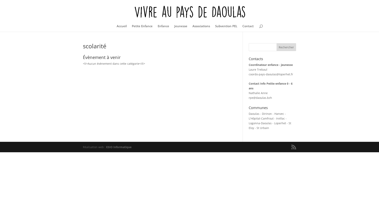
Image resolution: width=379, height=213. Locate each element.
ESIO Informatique (118, 147)
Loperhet (280, 123)
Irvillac (280, 118)
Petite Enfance (142, 26)
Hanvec (279, 114)
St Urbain (263, 128)
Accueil (122, 26)
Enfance (163, 26)
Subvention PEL (226, 26)
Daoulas (254, 114)
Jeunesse (180, 26)
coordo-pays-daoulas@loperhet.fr (271, 74)
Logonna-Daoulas (260, 123)
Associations (201, 26)
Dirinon (267, 114)
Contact (248, 26)
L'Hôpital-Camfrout (261, 118)
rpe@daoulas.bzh (260, 98)
